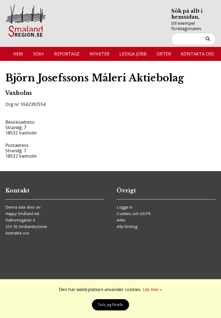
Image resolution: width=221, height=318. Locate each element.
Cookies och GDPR (134, 213)
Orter (164, 54)
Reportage (66, 54)
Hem (18, 54)
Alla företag (127, 226)
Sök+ (38, 54)
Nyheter (99, 54)
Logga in (124, 207)
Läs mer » (152, 289)
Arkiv (121, 220)
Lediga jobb (133, 54)
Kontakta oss (197, 54)
